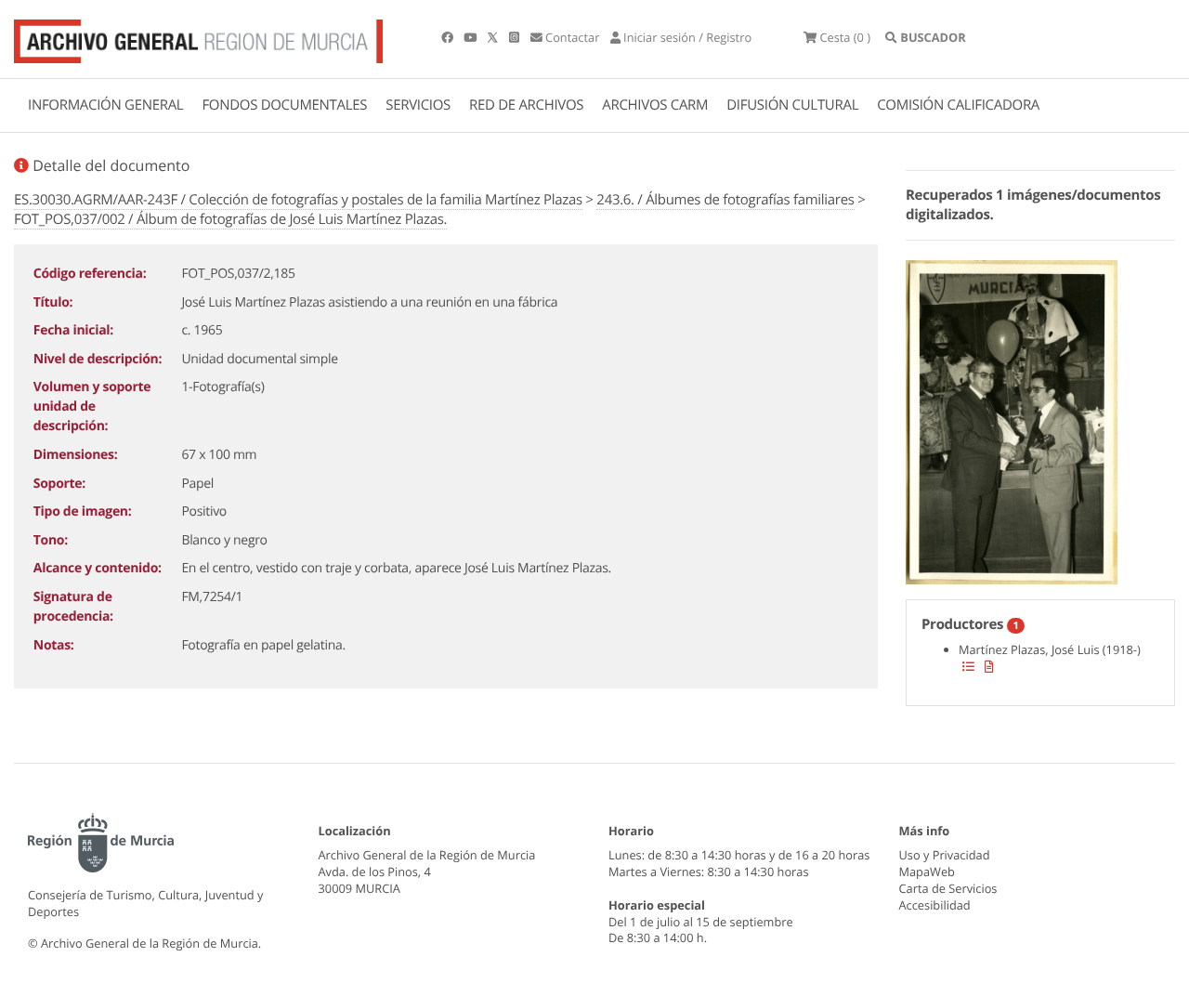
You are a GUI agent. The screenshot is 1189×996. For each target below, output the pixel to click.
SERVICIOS (418, 105)
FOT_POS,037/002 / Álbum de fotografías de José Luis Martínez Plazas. (230, 219)
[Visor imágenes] (1011, 419)
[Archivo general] (198, 37)
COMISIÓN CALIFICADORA (958, 105)
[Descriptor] (989, 666)
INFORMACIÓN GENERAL (105, 105)
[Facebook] (448, 37)
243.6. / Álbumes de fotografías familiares (725, 199)
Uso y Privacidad (944, 854)
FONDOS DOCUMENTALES (284, 105)
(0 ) (844, 37)
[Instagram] (515, 37)
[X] (494, 37)
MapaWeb (927, 871)
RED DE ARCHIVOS (526, 105)
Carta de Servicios (948, 888)
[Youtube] (471, 37)
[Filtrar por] (968, 666)
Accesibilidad (935, 905)
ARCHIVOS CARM (655, 105)
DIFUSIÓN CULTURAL (792, 105)
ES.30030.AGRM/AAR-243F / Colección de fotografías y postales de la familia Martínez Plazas (298, 199)
